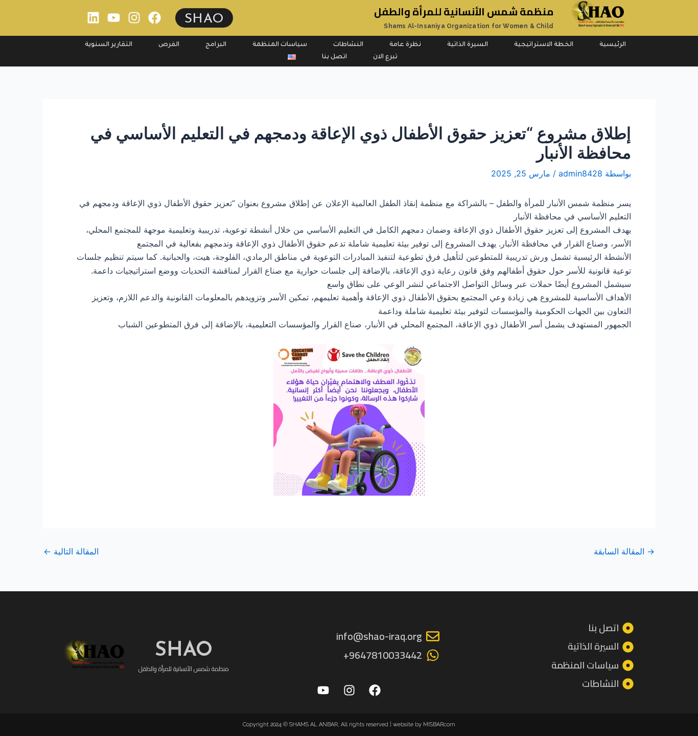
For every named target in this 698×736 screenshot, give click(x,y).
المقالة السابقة (624, 551)
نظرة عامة (405, 45)
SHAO (204, 18)
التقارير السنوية (108, 45)
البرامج (215, 45)
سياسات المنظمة (279, 45)
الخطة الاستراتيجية (543, 45)
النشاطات (348, 45)
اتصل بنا (334, 57)
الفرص (168, 45)
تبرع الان (385, 57)
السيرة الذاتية (467, 45)
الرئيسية (612, 45)
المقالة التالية (71, 551)
